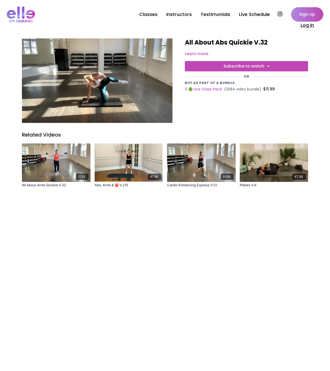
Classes (148, 14)
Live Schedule (254, 14)
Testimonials (215, 14)
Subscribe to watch (244, 66)
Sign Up (307, 14)
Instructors (179, 14)
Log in (307, 25)
